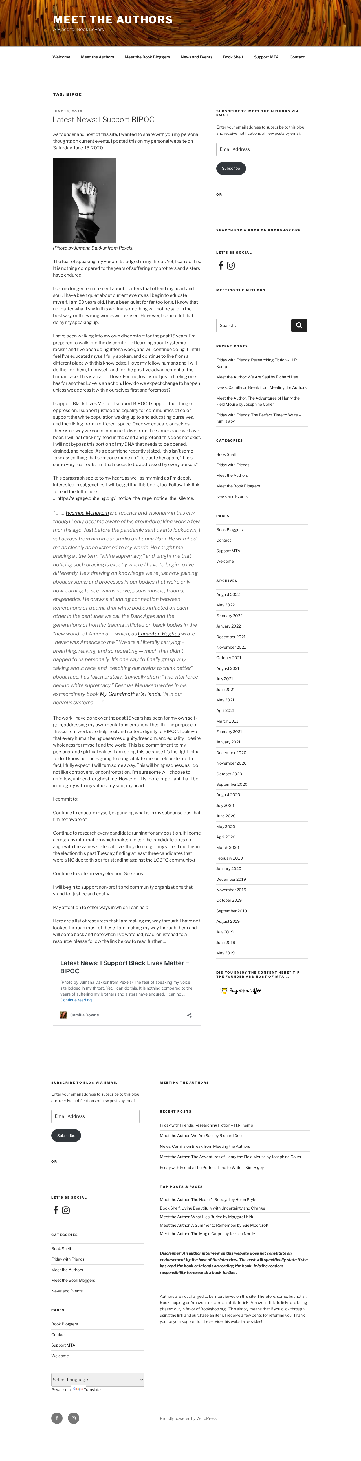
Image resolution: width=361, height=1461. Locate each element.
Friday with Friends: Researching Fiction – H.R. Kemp (206, 1125)
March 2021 (227, 721)
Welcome (61, 56)
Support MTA (266, 56)
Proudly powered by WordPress (188, 1418)
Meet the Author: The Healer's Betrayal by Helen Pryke (208, 1199)
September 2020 (232, 784)
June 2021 (225, 689)
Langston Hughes (159, 634)
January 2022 (228, 626)
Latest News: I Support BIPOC (103, 119)
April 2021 (225, 710)
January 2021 (228, 742)
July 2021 (224, 678)
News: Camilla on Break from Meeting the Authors (261, 387)
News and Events (196, 56)
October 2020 (229, 773)
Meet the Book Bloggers (147, 56)
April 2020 (225, 837)
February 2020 (229, 858)
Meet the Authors (97, 56)
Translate (92, 1389)
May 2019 (225, 952)
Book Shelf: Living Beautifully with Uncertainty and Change (212, 1208)
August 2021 (227, 668)
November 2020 (231, 763)
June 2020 (226, 815)
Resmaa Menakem (87, 513)
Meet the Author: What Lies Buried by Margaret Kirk (206, 1216)
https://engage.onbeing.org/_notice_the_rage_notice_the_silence (125, 498)
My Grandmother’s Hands (130, 694)
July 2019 (225, 932)
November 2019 (231, 889)
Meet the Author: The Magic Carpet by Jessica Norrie (207, 1233)
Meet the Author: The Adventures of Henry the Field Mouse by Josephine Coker (230, 1156)
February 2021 (229, 731)
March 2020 (227, 847)
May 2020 (225, 826)
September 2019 (231, 910)
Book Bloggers (229, 529)
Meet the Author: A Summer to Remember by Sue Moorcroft (214, 1225)
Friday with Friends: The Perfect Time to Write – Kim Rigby (212, 1167)
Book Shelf (233, 56)
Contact (297, 56)
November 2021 (231, 647)
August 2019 (228, 921)
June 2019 (225, 942)
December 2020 (231, 752)
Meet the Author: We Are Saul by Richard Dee (257, 376)
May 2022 (225, 605)
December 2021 (231, 636)
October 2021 (228, 657)
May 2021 (225, 700)
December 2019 (231, 879)
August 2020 (228, 794)
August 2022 (228, 594)
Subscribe (231, 168)
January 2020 (228, 868)
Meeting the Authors (241, 290)
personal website (169, 141)
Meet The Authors (113, 20)
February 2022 (229, 615)
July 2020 (225, 805)
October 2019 (229, 900)
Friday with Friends (232, 464)
